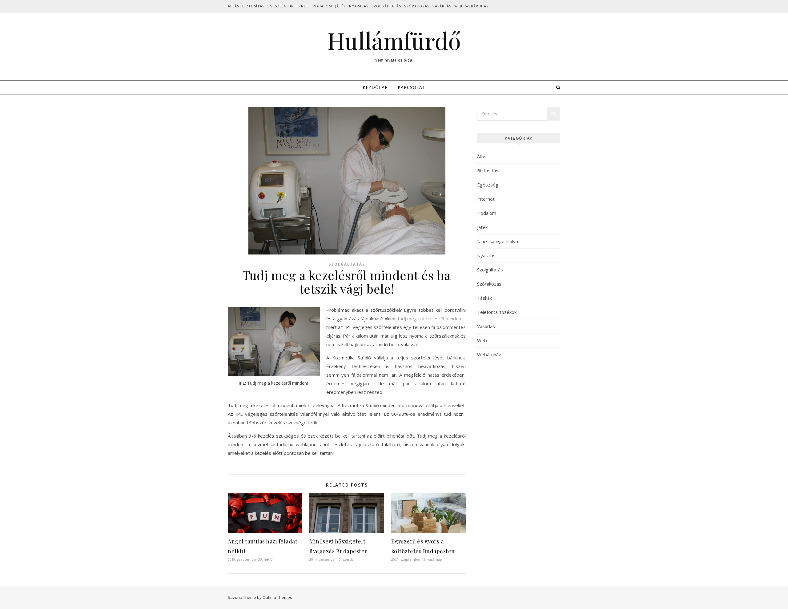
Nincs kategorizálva (497, 241)
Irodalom (322, 6)
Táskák (484, 298)
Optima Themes (277, 597)
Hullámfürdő (394, 40)
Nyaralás (358, 6)
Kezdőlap (375, 87)
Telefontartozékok (497, 312)
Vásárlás (441, 6)
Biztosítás (253, 6)
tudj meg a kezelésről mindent (430, 318)
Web (458, 6)
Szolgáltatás (386, 6)
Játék (340, 6)
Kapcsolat (411, 87)
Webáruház (477, 6)
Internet (299, 6)
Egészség (277, 6)
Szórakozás (416, 6)
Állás (233, 6)
